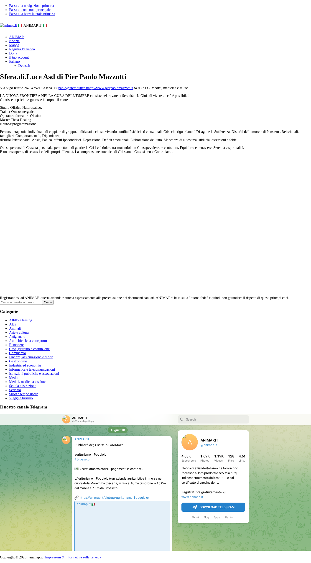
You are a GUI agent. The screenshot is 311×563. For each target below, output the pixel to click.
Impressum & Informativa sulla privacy (73, 557)
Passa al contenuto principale (30, 10)
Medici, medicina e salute (27, 382)
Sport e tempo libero (23, 394)
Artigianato (17, 336)
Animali (15, 328)
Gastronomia (18, 361)
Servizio (15, 390)
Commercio (17, 353)
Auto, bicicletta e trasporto (28, 341)
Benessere (16, 345)
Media (13, 378)
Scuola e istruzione (22, 386)
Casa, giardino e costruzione (29, 349)
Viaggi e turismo (21, 398)
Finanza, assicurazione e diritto (31, 357)
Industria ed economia (25, 365)
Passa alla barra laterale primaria (32, 14)
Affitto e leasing (20, 320)
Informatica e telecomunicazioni (32, 369)
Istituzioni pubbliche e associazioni (34, 373)
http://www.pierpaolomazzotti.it (110, 88)
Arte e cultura (19, 332)
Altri (12, 324)
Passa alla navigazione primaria (31, 6)
